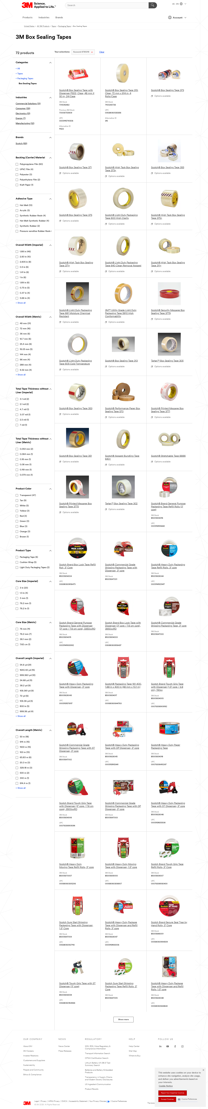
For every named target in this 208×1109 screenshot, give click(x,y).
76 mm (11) (25, 629)
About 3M (27, 1046)
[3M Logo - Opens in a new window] (39, 5)
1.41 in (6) (24, 272)
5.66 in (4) (25, 298)
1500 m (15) (25, 747)
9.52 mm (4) (26, 370)
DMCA (64, 1101)
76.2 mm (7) (26, 634)
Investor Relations (30, 1056)
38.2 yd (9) (25, 686)
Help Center (134, 1046)
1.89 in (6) (24, 283)
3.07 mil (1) (25, 415)
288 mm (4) (25, 365)
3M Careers (28, 1051)
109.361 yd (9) (27, 691)
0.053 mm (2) (26, 449)
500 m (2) (24, 773)
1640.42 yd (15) (27, 670)
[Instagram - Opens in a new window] (182, 1046)
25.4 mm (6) (26, 344)
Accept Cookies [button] (167, 1099)
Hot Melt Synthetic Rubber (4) (34, 221)
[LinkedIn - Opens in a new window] (160, 1046)
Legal (36, 1101)
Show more (123, 1020)
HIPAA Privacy (54, 1101)
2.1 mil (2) (24, 404)
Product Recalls (91, 1089)
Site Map (133, 1051)
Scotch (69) (21, 143)
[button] (187, 1099)
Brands (59, 17)
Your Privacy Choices (97, 1101)
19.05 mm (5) (26, 349)
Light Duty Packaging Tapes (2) (34, 567)
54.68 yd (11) (26, 680)
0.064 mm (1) (26, 454)
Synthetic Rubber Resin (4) (33, 216)
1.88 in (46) (25, 252)
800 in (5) (24, 706)
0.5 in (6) (24, 267)
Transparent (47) (28, 495)
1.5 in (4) (24, 593)
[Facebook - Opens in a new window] (175, 1046)
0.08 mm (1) (25, 465)
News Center (64, 1046)
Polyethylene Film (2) (30, 180)
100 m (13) (25, 752)
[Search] (153, 5)
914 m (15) (25, 742)
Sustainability (29, 1065)
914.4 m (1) (25, 783)
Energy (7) (21, 118)
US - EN (175, 4)
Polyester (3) (26, 175)
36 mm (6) (25, 334)
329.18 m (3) (26, 768)
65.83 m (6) (25, 757)
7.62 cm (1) (25, 644)
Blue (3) (23, 526)
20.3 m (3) (25, 763)
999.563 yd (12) (27, 675)
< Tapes (19, 74)
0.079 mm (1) (26, 475)
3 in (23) (24, 588)
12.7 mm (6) (25, 339)
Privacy (43, 1101)
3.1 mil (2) (24, 399)
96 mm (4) (25, 360)
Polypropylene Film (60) (31, 164)
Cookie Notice (166, 1086)
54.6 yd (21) (25, 665)
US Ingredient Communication (98, 1084)
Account (177, 18)
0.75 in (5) (25, 288)
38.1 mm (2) (25, 639)
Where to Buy (135, 1056)
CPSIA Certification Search (96, 1058)
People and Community (33, 1070)
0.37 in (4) (25, 293)
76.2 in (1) (24, 609)
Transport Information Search (97, 1054)
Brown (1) (24, 537)
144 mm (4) (25, 354)
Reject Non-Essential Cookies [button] (172, 1093)
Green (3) (24, 521)
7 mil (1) (23, 425)
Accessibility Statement (78, 1101)
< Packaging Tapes (24, 78)
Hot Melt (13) (26, 205)
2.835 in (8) (25, 262)
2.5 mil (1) (24, 420)
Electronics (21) (23, 113)
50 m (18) (24, 737)
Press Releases (64, 1051)
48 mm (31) (25, 323)
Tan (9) (23, 500)
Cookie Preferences (119, 1101)
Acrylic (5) (25, 210)
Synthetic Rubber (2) (30, 226)
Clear (101, 52)
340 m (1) (24, 778)
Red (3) (23, 516)
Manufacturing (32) (25, 123)
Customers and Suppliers (34, 1061)
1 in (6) (23, 277)
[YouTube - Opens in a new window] (167, 1046)
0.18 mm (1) (25, 459)
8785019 (81, 52)
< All (18, 69)
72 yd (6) (24, 696)
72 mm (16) (25, 329)
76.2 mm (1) (25, 603)
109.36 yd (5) (26, 701)
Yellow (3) (24, 511)
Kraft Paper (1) (26, 185)
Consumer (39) (23, 108)
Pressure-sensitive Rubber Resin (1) (36, 231)
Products (27, 17)
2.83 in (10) (25, 257)
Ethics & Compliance (32, 1075)
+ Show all (20, 303)
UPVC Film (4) (26, 169)
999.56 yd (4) (26, 711)
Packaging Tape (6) (29, 557)
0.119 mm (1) (26, 470)
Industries (44, 17)
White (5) (24, 506)
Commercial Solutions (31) (28, 104)
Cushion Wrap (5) (28, 562)
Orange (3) (25, 532)
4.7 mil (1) (24, 409)
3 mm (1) (24, 598)
